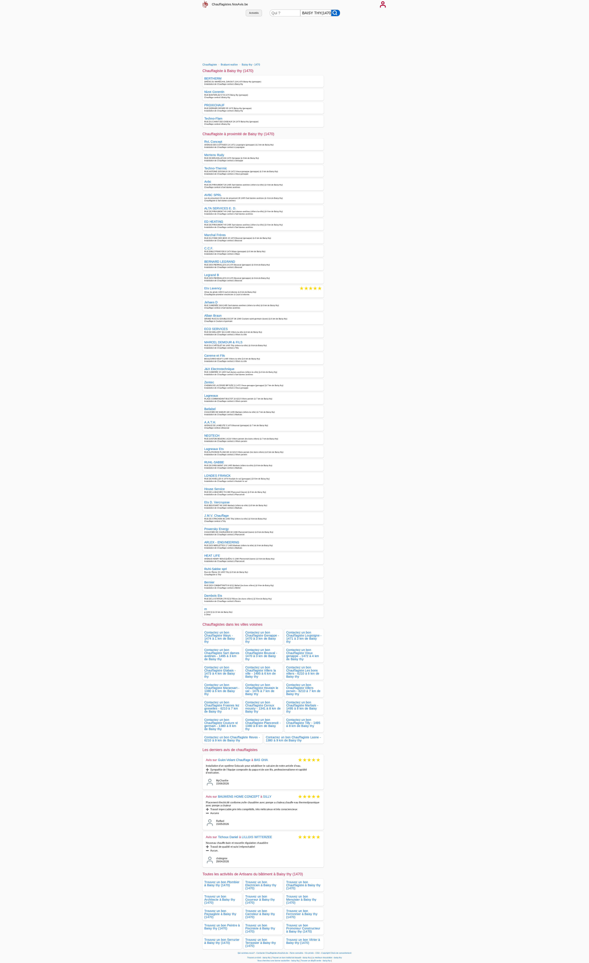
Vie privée (309, 953)
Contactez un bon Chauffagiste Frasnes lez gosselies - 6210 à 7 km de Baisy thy (221, 707)
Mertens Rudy (214, 155)
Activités (254, 13)
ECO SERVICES (216, 329)
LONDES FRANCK (217, 475)
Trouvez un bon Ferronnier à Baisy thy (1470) (301, 914)
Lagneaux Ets (214, 449)
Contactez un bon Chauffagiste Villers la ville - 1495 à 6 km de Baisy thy (260, 672)
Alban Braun (213, 315)
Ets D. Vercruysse (217, 502)
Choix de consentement (341, 953)
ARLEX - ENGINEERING (221, 542)
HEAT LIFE (212, 555)
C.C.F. (208, 248)
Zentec (209, 382)
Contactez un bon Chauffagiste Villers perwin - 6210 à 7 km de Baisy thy (303, 689)
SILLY (267, 796)
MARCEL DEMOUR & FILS (223, 342)
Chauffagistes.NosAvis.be (230, 4)
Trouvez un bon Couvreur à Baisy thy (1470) (260, 899)
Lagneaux (211, 395)
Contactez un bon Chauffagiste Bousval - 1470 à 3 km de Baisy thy (261, 654)
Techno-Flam (213, 118)
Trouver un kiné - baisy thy (259, 958)
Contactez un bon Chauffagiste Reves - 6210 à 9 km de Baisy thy (232, 739)
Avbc (207, 181)
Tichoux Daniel (228, 837)
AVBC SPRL (212, 195)
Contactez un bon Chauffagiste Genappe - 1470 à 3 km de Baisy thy (262, 637)
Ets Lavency (213, 288)
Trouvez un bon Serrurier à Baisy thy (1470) (222, 941)
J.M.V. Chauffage (216, 515)
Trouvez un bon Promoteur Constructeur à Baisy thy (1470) (303, 928)
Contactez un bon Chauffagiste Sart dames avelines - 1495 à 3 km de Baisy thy (221, 654)
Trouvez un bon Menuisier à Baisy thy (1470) (301, 899)
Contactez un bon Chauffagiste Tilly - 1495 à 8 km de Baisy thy (303, 723)
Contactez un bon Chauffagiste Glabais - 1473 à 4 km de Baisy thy (220, 672)
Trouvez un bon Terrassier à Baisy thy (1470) (260, 943)
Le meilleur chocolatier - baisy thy (327, 958)
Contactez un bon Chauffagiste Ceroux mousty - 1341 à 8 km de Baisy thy (263, 707)
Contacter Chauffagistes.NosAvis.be (272, 953)
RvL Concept (213, 141)
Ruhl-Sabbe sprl (215, 569)
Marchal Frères (215, 235)
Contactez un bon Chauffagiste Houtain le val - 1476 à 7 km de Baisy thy (261, 689)
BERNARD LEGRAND (219, 261)
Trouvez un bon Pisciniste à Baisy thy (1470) (260, 928)
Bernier (209, 582)
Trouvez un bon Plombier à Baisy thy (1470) (221, 883)
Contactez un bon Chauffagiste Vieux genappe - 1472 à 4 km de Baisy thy (302, 654)
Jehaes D (211, 302)
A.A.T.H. (210, 422)
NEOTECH (211, 435)
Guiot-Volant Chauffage (234, 760)
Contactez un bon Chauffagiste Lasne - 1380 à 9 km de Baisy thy (293, 739)
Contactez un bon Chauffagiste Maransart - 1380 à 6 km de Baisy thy (222, 689)
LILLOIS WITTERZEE (257, 837)
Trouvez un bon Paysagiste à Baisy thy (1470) (220, 914)
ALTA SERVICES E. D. (220, 208)
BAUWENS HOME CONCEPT (239, 796)
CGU (318, 953)
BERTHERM (213, 78)
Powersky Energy (216, 529)
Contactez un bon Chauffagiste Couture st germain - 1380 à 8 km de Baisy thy (221, 724)
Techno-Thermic (215, 168)
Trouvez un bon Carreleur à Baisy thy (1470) (260, 914)
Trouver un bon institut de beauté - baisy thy (291, 958)
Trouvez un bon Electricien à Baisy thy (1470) (260, 885)
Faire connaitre (296, 953)
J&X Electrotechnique (219, 369)
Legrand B (211, 275)
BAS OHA (261, 760)
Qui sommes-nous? (246, 953)
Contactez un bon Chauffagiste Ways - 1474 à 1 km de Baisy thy (219, 637)
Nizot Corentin (214, 92)
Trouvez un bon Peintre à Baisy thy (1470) (222, 927)
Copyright (325, 953)
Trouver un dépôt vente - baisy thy (316, 961)
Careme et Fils (214, 355)
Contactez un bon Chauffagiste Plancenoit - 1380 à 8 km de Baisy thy (263, 724)
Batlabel (210, 409)
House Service (214, 489)
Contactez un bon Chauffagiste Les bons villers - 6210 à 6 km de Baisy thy (302, 672)
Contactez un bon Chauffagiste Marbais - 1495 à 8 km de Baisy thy (302, 707)
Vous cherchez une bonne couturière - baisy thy (278, 961)
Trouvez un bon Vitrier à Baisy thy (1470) (303, 941)
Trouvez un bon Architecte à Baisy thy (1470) (219, 899)
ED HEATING (213, 221)
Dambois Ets (213, 595)
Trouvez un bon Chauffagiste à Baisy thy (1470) (303, 885)
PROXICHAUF (214, 105)
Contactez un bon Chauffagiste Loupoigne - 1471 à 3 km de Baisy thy (304, 637)
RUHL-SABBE (214, 462)
